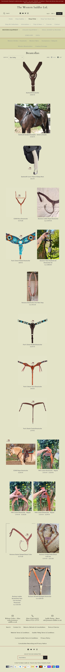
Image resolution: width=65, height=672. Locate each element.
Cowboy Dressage (41, 46)
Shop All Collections (11, 24)
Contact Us (17, 627)
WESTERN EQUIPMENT (11, 30)
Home (11, 19)
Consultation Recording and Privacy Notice (32, 643)
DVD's (38, 35)
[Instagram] (28, 13)
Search (8, 627)
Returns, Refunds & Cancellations (34, 627)
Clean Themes (38, 663)
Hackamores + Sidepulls (49, 41)
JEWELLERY (29, 35)
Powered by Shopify (45, 663)
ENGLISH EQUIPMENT (31, 30)
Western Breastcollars (25, 46)
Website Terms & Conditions (20, 632)
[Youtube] (23, 13)
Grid (54, 57)
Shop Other (33, 19)
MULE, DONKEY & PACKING (52, 30)
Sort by (5, 57)
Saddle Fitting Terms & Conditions (43, 632)
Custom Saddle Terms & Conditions (26, 638)
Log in (48, 13)
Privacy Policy (45, 638)
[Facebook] (20, 13)
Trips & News (38, 24)
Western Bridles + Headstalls (17, 41)
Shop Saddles (20, 19)
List (60, 57)
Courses (49, 24)
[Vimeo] (25, 13)
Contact (57, 24)
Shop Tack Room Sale (48, 19)
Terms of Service (53, 627)
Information (26, 24)
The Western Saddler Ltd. (23, 663)
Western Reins (34, 41)
